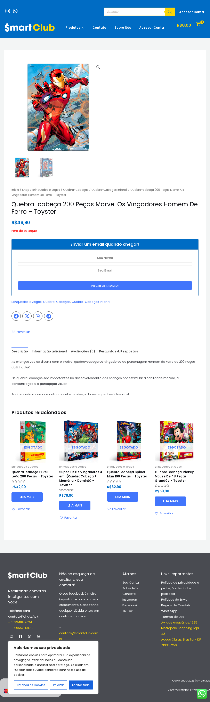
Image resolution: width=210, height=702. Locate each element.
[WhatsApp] (14, 8)
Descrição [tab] (19, 351)
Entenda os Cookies (31, 685)
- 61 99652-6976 (20, 628)
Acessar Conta (151, 27)
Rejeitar (58, 685)
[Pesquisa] (170, 12)
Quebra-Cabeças (75, 190)
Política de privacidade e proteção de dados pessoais (180, 588)
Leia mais (27, 497)
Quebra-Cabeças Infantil (109, 190)
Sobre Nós (122, 27)
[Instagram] (6, 8)
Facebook (129, 605)
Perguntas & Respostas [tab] (118, 351)
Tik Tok (127, 611)
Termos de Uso (172, 617)
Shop (25, 190)
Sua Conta (130, 582)
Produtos (72, 27)
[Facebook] (20, 636)
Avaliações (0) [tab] (83, 351)
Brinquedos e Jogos (46, 190)
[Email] (38, 636)
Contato (99, 27)
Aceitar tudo (81, 685)
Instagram (130, 599)
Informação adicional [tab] (49, 351)
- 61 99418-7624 (20, 622)
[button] (98, 67)
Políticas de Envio (174, 599)
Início (15, 190)
